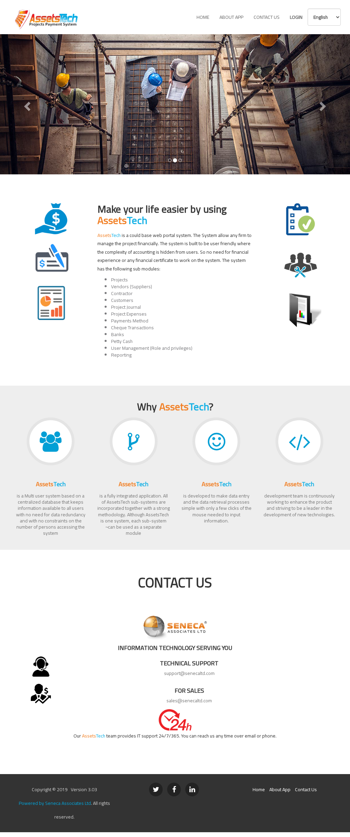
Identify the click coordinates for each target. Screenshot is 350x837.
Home (203, 17)
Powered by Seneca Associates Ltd (55, 803)
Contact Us (267, 17)
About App (231, 17)
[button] (26, 104)
